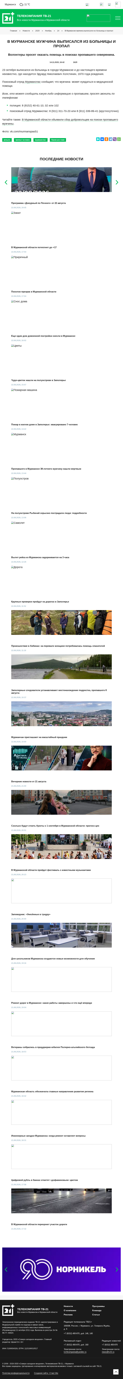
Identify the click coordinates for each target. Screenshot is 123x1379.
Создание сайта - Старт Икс (46, 1373)
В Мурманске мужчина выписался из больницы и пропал (89, 31)
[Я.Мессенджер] (98, 139)
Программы (98, 1306)
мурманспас (40, 140)
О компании (70, 1310)
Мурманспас (33, 81)
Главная (13, 31)
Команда (96, 1310)
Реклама (68, 1314)
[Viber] (115, 139)
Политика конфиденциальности (16, 1373)
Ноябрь (48, 31)
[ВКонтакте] (102, 139)
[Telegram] (110, 139)
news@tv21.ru (108, 1352)
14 (58, 31)
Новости (26, 31)
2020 (37, 31)
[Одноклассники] (106, 139)
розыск (7, 140)
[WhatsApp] (119, 139)
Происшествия (57, 140)
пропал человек (22, 140)
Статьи (96, 1314)
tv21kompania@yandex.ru (75, 1352)
